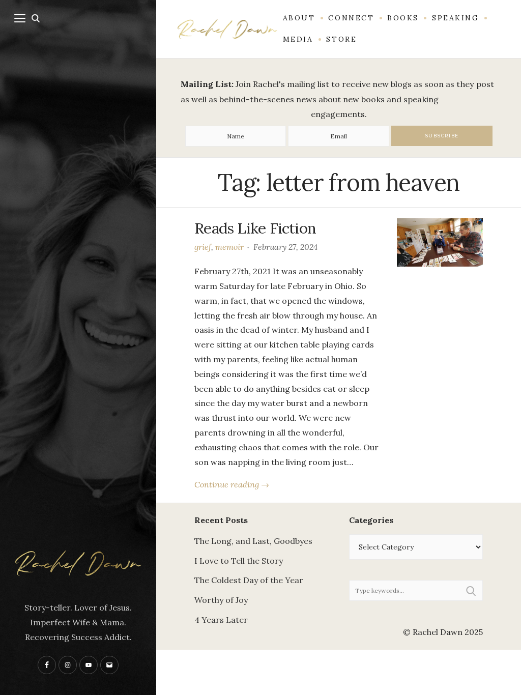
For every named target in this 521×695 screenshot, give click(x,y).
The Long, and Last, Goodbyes (253, 541)
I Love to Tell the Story (238, 561)
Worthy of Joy (221, 600)
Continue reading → (231, 484)
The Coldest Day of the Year (248, 580)
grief (202, 247)
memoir (229, 247)
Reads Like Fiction (255, 228)
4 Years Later (221, 620)
